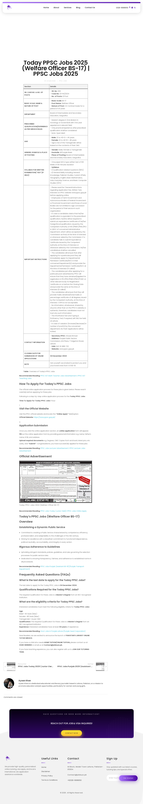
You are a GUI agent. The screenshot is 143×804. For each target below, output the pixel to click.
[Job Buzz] (9, 7)
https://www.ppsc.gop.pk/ (44, 417)
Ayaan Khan (51, 81)
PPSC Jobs (63, 81)
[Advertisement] (71, 36)
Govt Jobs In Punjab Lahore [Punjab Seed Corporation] (63, 631)
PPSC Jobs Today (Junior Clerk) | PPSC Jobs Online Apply (64, 511)
